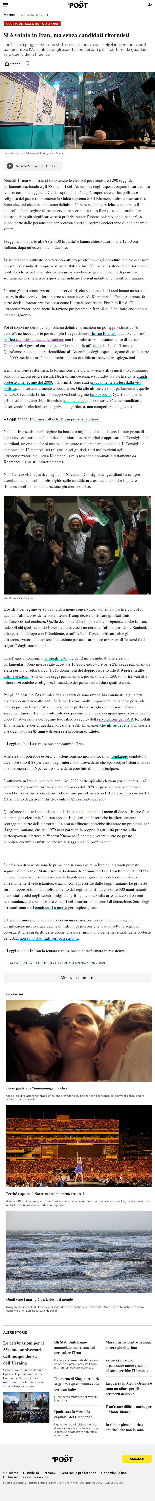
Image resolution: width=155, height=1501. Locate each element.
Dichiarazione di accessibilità (26, 1477)
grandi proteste (127, 865)
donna (72, 871)
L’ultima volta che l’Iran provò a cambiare (64, 419)
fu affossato (91, 345)
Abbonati (137, 1459)
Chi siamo (10, 1473)
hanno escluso (55, 357)
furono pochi (100, 394)
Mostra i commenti (77, 977)
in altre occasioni (135, 260)
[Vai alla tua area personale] (150, 4)
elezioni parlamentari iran (75, 963)
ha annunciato (74, 400)
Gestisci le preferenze (78, 1473)
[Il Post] (77, 4)
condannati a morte (51, 907)
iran (101, 963)
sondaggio (119, 756)
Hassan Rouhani (103, 333)
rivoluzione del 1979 (116, 719)
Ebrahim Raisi (115, 302)
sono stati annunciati (86, 811)
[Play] (10, 166)
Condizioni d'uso (114, 1473)
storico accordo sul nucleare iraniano (34, 339)
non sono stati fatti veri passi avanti (49, 938)
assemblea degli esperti (34, 963)
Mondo (10, 15)
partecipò (125, 793)
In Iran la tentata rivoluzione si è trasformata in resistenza (77, 950)
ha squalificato (55, 658)
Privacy (50, 1473)
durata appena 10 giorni (63, 817)
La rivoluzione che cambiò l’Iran (57, 743)
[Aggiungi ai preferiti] (27, 63)
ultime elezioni (16, 676)
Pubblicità (31, 1473)
